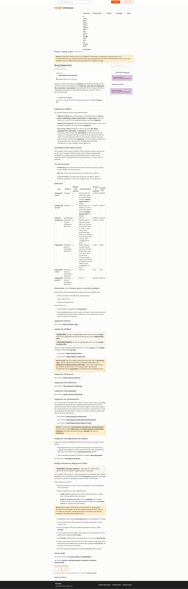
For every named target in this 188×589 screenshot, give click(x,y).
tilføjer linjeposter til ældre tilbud (75, 356)
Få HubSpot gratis (127, 2)
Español (85, 18)
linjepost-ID (97, 120)
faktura (96, 128)
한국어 (84, 40)
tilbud (56, 88)
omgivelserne (60, 433)
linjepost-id (87, 125)
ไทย (84, 42)
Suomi (84, 34)
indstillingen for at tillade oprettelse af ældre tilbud (70, 364)
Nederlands (85, 27)
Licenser (60, 79)
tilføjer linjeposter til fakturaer (71, 377)
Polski (84, 31)
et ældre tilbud (81, 118)
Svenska (85, 33)
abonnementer (71, 88)
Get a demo (116, 2)
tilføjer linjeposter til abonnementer (76, 416)
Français (85, 25)
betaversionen (75, 429)
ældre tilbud (61, 88)
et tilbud (73, 118)
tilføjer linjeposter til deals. (70, 324)
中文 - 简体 (85, 44)
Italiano (84, 29)
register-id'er (80, 139)
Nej (65, 569)
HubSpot (102, 348)
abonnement (82, 130)
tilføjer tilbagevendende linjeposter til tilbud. (79, 423)
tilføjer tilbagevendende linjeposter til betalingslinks (81, 420)
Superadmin (89, 499)
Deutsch (85, 20)
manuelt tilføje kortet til (84, 452)
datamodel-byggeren (96, 455)
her (102, 60)
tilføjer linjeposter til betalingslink (72, 394)
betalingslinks (101, 86)
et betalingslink (66, 118)
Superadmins (86, 476)
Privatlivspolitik (116, 585)
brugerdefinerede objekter (72, 458)
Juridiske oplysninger (104, 585)
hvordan (64, 560)
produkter (80, 84)
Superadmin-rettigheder (72, 468)
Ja (58, 569)
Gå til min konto (87, 49)
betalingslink (61, 130)
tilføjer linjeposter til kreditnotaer (72, 386)
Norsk (84, 38)
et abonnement (92, 118)
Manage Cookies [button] (127, 585)
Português (85, 23)
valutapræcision (82, 309)
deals (88, 86)
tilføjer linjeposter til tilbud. (74, 353)
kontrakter (87, 431)
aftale (99, 116)
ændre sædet (73, 369)
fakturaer (93, 86)
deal (92, 128)
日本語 (84, 22)
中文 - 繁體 (85, 36)
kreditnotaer (83, 86)
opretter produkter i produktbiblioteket (80, 557)
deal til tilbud (82, 133)
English (84, 46)
